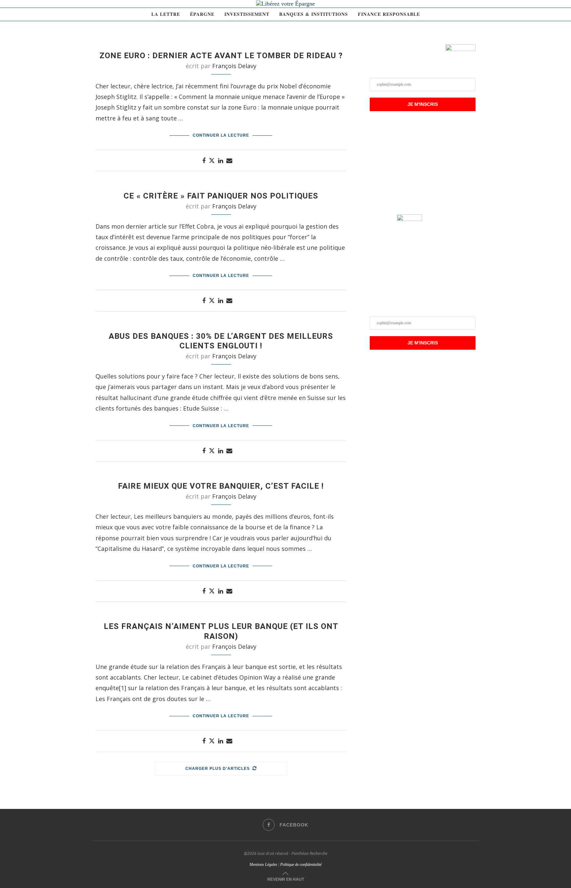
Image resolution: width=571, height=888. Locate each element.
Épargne (202, 14)
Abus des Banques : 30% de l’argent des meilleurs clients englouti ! (221, 341)
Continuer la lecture (221, 135)
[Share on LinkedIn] (220, 160)
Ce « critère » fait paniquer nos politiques (221, 195)
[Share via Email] (229, 160)
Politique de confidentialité (301, 864)
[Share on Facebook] (204, 160)
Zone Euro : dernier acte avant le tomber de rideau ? (221, 55)
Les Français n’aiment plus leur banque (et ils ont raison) (221, 631)
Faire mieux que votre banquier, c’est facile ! (221, 486)
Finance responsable (389, 14)
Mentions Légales (263, 864)
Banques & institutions (313, 14)
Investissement (246, 14)
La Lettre (165, 14)
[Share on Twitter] (212, 160)
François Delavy (234, 66)
